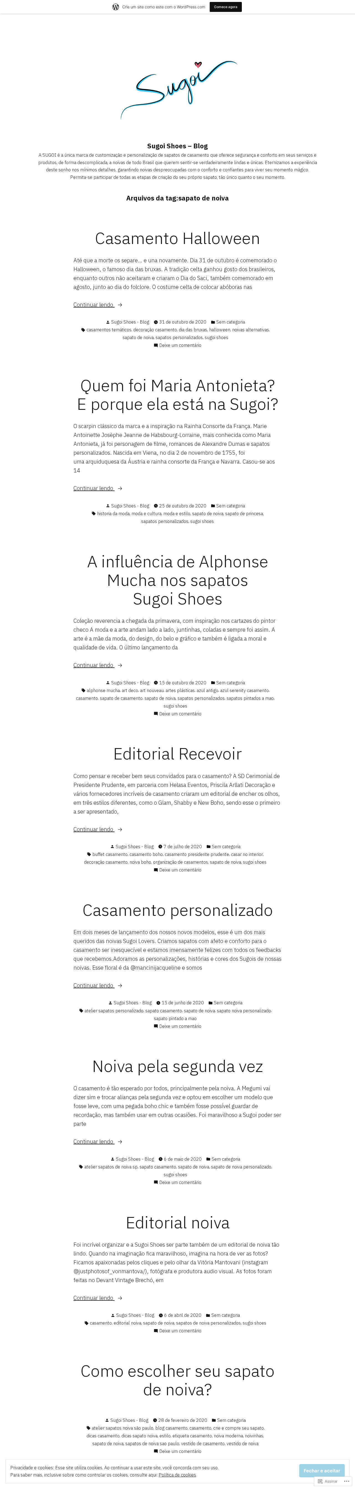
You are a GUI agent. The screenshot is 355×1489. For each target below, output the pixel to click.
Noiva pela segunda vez (177, 1065)
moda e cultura (146, 513)
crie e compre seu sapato (238, 1428)
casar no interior (247, 854)
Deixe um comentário (180, 345)
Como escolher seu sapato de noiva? (177, 1380)
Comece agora (225, 7)
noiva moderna (228, 1436)
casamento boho (146, 854)
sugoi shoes (216, 337)
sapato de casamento (121, 698)
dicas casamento (103, 1436)
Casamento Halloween (177, 237)
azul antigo (207, 690)
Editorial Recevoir (177, 753)
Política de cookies (177, 1475)
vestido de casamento (203, 1443)
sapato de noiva (138, 337)
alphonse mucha (103, 690)
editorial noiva (127, 1323)
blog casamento (171, 1428)
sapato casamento (163, 1011)
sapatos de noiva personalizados (208, 1323)
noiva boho (140, 862)
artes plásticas (180, 690)
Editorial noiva (178, 1222)
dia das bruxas (193, 330)
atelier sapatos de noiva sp (111, 1167)
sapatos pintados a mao (250, 698)
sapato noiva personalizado (244, 1011)
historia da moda (113, 513)
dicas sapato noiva (139, 1436)
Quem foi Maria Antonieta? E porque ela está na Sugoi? (177, 394)
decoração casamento (155, 330)
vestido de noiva (242, 1443)
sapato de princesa (244, 513)
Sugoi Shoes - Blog (130, 322)
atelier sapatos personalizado (114, 1011)
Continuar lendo (94, 305)
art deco (130, 690)
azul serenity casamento (244, 690)
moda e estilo (176, 513)
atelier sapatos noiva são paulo (122, 1428)
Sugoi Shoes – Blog (177, 145)
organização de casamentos (180, 862)
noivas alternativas (250, 330)
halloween (219, 330)
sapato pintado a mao (175, 1018)
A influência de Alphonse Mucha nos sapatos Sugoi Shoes (177, 579)
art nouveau (152, 690)
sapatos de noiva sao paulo (152, 1443)
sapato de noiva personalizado (241, 1167)
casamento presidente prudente (197, 854)
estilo (165, 1436)
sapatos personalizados (179, 337)
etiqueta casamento (192, 1436)
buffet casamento (110, 854)
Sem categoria (230, 322)
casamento (87, 698)
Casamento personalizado (177, 909)
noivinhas (254, 1436)
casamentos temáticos (109, 330)
